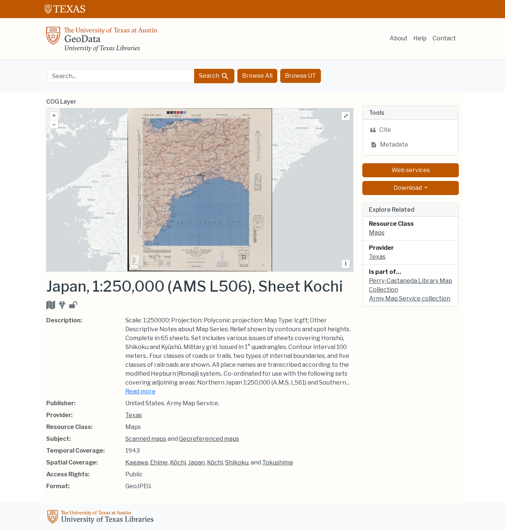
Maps (376, 232)
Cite (385, 129)
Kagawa (136, 462)
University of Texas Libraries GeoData (101, 41)
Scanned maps (145, 438)
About (398, 38)
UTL (101, 518)
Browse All (257, 75)
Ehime (159, 462)
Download (408, 187)
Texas (133, 415)
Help (420, 38)
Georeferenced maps (209, 438)
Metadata (394, 144)
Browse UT (300, 75)
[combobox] (121, 76)
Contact (444, 38)
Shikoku (236, 462)
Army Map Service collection (409, 298)
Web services (411, 170)
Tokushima (277, 462)
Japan (196, 462)
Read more (140, 391)
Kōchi (178, 462)
